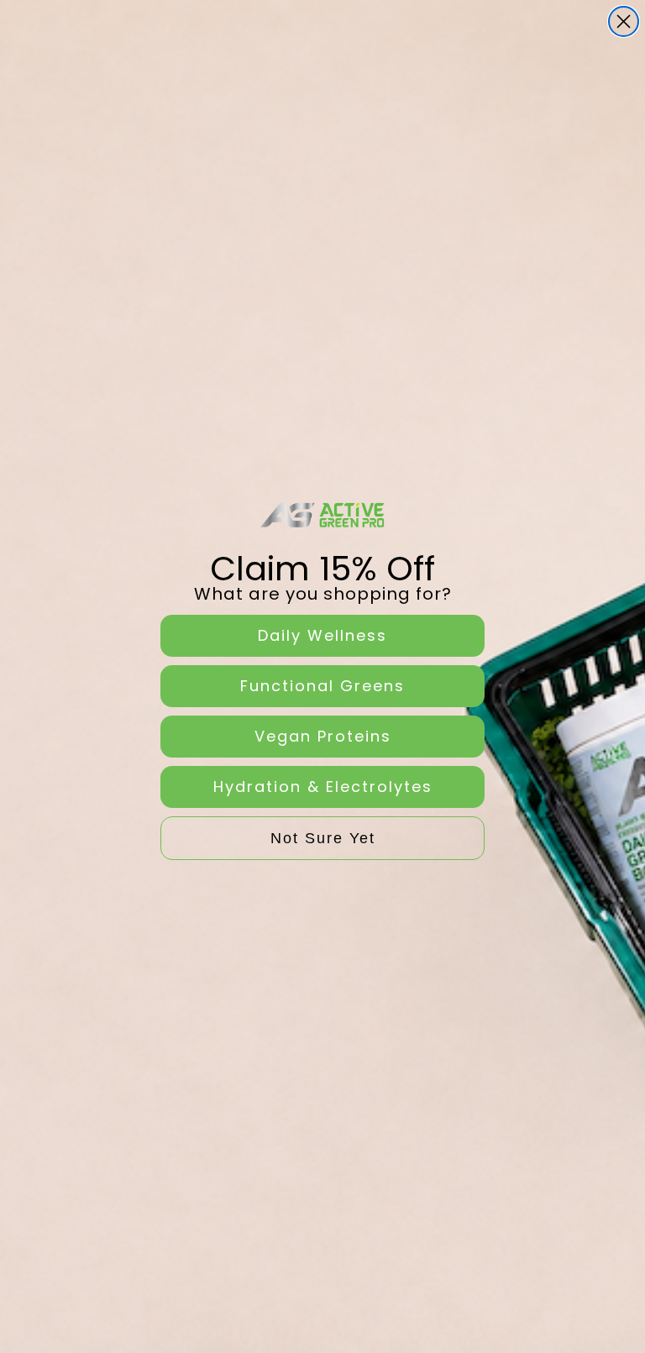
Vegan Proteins (322, 736)
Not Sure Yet (322, 838)
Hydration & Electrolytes (323, 786)
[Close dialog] (623, 21)
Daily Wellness (322, 635)
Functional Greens (322, 685)
